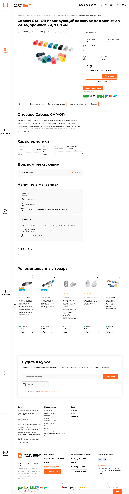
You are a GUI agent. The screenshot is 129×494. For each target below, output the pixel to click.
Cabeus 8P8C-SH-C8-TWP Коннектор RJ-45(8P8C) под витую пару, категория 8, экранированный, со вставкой (47, 304)
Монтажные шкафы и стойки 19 (28, 410)
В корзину (111, 76)
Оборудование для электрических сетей (29, 435)
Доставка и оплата (50, 421)
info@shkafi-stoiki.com (51, 466)
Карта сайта (102, 465)
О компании (48, 410)
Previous (15, 304)
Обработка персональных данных (55, 431)
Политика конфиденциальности (54, 433)
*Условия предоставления (91, 51)
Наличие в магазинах (78, 104)
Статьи (73, 413)
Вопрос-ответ (48, 436)
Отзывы (94, 104)
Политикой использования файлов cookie (86, 490)
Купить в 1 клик (102, 81)
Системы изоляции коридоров (28, 429)
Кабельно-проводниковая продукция (26, 413)
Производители (23, 442)
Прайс (5, 214)
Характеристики (37, 104)
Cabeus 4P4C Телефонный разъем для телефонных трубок (90, 302)
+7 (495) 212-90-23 (30, 230)
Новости (74, 410)
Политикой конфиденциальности (28, 491)
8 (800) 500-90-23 (87, 5)
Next (124, 304)
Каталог (5, 52)
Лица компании (49, 413)
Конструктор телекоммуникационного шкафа (28, 439)
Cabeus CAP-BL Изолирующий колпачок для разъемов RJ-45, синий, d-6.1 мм (111, 303)
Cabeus (44, 146)
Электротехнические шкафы (27, 432)
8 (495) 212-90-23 (79, 466)
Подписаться (110, 376)
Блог (5, 375)
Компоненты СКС (23, 419)
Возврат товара (49, 423)
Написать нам (53, 471)
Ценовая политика (50, 426)
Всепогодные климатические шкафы (30, 424)
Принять (117, 491)
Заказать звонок (80, 471)
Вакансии (47, 415)
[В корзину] (22, 332)
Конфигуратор (5, 133)
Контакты (5, 453)
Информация (50, 407)
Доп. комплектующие (56, 104)
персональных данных (49, 392)
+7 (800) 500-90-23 (30, 204)
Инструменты (22, 422)
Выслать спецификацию (93, 88)
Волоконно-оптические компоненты (29, 417)
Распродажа (48, 428)
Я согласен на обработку (40, 392)
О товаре (23, 104)
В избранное (94, 70)
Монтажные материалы (25, 427)
